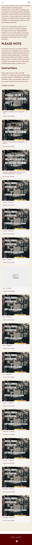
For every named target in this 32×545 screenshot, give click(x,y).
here (24, 63)
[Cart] (29, 2)
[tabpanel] (16, 43)
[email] (17, 541)
